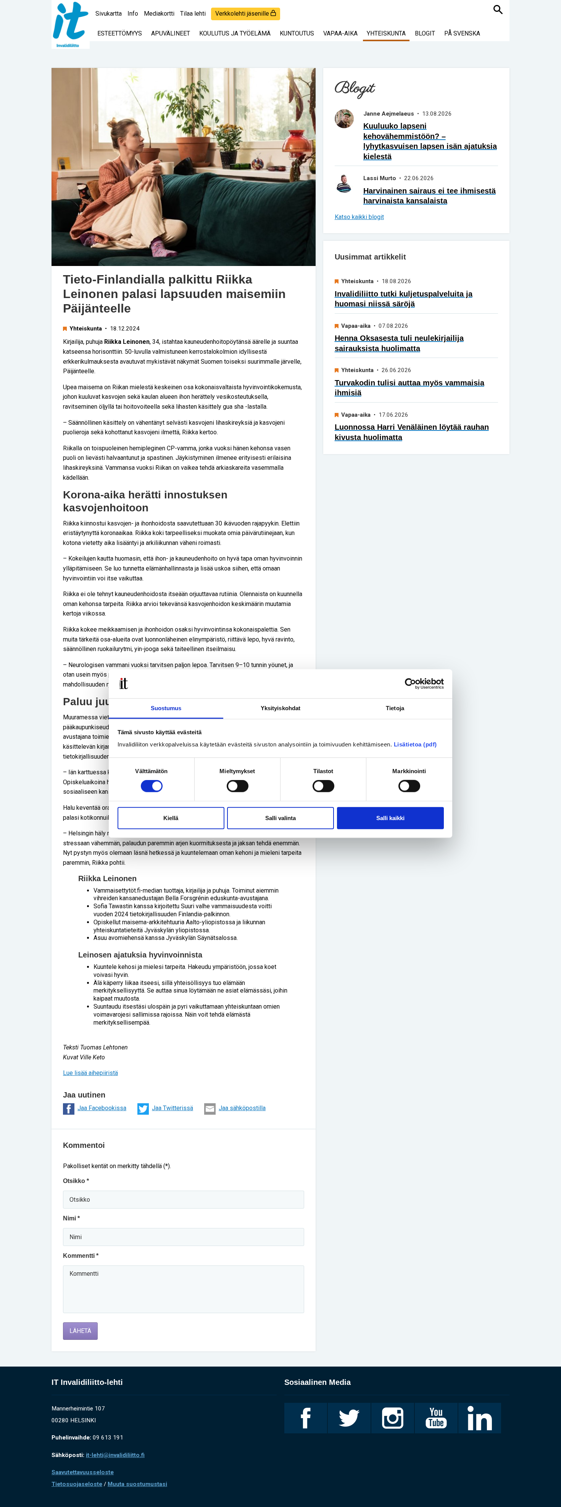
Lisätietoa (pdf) (415, 744)
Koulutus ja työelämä (235, 33)
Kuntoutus (297, 33)
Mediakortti (159, 13)
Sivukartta (108, 13)
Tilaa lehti (193, 13)
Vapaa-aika (340, 33)
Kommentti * (80, 1255)
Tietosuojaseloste (77, 1484)
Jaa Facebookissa (101, 1108)
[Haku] (498, 9)
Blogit (425, 33)
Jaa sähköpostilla (242, 1108)
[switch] (237, 786)
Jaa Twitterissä (172, 1108)
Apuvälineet (170, 33)
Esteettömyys (119, 33)
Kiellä (170, 817)
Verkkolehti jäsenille (243, 13)
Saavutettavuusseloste (83, 1472)
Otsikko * (76, 1181)
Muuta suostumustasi (137, 1484)
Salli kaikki (390, 817)
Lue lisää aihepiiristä (90, 1073)
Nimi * (71, 1218)
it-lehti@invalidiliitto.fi (115, 1455)
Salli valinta (280, 817)
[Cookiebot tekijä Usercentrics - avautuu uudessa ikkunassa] (410, 684)
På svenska (462, 33)
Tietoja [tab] (395, 708)
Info (132, 13)
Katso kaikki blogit (359, 217)
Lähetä (80, 1331)
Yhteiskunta (386, 33)
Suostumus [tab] (166, 708)
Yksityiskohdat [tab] (280, 708)
